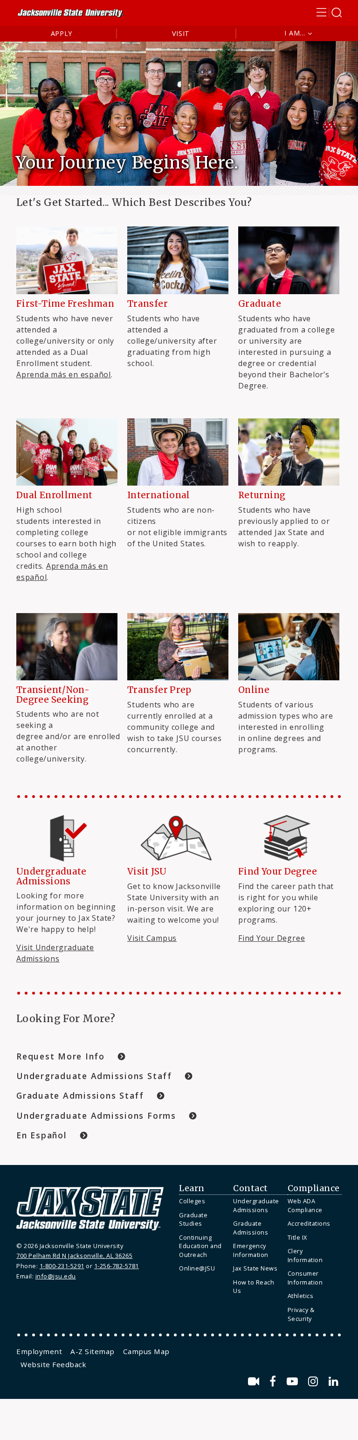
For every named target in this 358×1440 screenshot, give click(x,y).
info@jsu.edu (55, 1276)
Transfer (147, 303)
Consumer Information (305, 1277)
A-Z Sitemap (92, 1351)
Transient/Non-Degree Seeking (53, 695)
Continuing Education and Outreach (200, 1246)
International (158, 495)
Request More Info (60, 1056)
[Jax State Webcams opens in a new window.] (255, 1381)
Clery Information (305, 1255)
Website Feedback (53, 1364)
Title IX (297, 1237)
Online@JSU (197, 1268)
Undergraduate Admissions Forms (96, 1115)
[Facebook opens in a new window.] (274, 1381)
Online (253, 690)
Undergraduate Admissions (256, 1205)
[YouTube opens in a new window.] (294, 1381)
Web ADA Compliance (305, 1205)
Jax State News (255, 1268)
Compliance (314, 1188)
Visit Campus (152, 938)
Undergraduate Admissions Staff (94, 1075)
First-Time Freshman (65, 303)
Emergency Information (250, 1250)
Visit (181, 33)
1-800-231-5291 (62, 1266)
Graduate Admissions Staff (80, 1095)
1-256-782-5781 (116, 1266)
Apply (62, 33)
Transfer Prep (159, 690)
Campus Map (146, 1351)
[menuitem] (203, 1201)
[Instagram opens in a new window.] (314, 1381)
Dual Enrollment (54, 495)
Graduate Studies (193, 1219)
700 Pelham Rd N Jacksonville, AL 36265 (74, 1255)
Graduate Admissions (250, 1227)
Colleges (192, 1201)
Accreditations (309, 1223)
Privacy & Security (301, 1314)
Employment (39, 1351)
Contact (250, 1188)
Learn (192, 1188)
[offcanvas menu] (329, 12)
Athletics (301, 1296)
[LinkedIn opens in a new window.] (334, 1381)
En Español (41, 1135)
